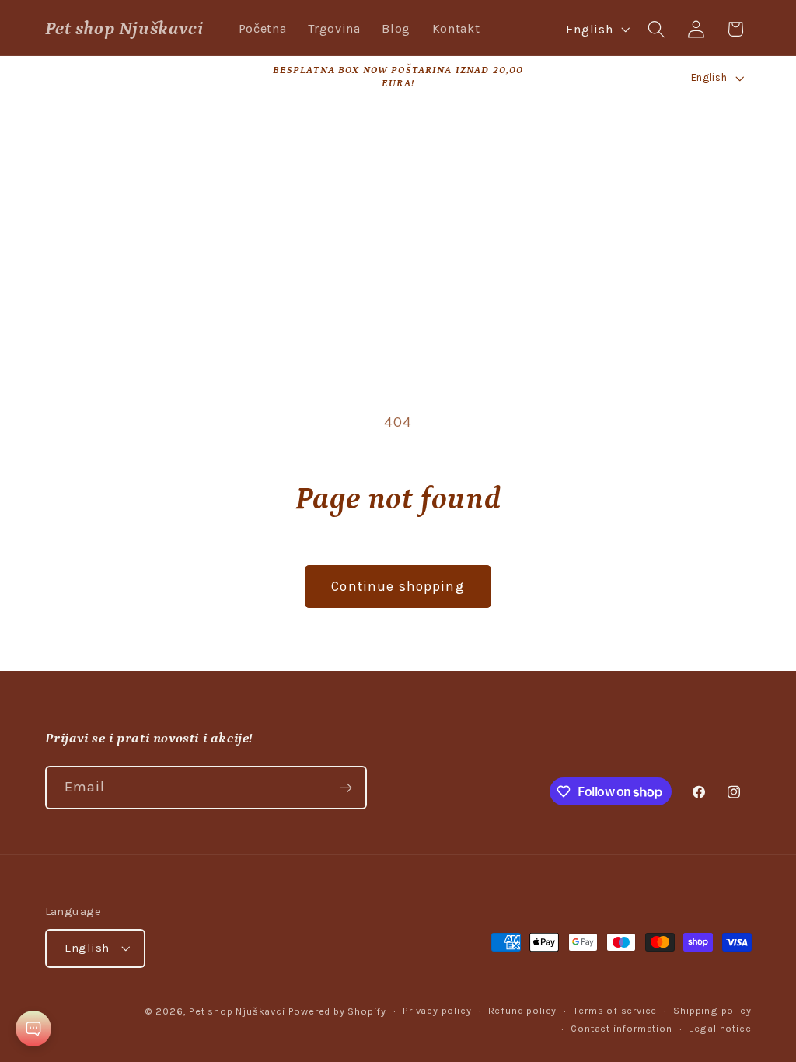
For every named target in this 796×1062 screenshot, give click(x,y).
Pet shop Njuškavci (237, 1011)
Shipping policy (712, 1010)
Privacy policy (437, 1010)
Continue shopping (398, 586)
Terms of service (615, 1010)
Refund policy (522, 1010)
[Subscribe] (345, 787)
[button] (656, 29)
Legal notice (720, 1028)
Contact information (621, 1028)
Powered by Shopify (337, 1011)
